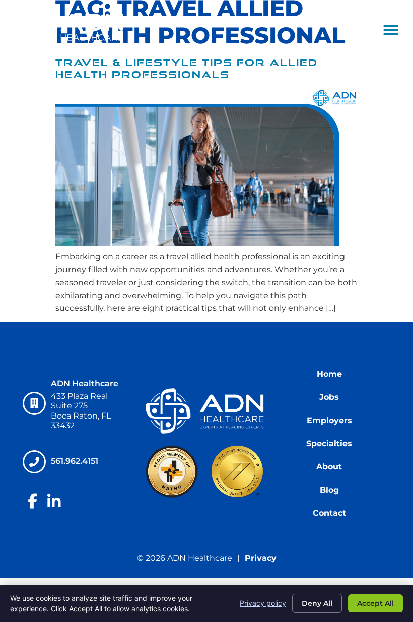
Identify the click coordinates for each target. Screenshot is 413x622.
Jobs (329, 397)
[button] (391, 30)
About (329, 466)
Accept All (375, 603)
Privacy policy (263, 603)
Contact (329, 513)
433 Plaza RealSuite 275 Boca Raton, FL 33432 (81, 410)
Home (329, 374)
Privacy (261, 558)
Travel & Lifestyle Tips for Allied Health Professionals (186, 68)
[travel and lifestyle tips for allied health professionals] (206, 243)
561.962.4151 (75, 461)
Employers (329, 420)
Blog (329, 490)
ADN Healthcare (84, 383)
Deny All (317, 603)
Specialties (329, 443)
